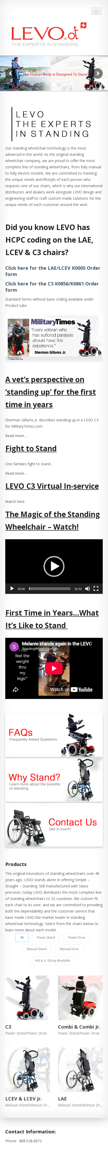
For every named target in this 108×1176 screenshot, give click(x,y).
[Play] (12, 588)
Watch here (15, 501)
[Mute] (87, 588)
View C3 (27, 998)
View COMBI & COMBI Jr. (80, 997)
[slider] (50, 588)
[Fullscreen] (96, 588)
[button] (54, 566)
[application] (54, 566)
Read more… (16, 435)
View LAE (80, 1069)
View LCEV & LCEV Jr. (27, 1069)
